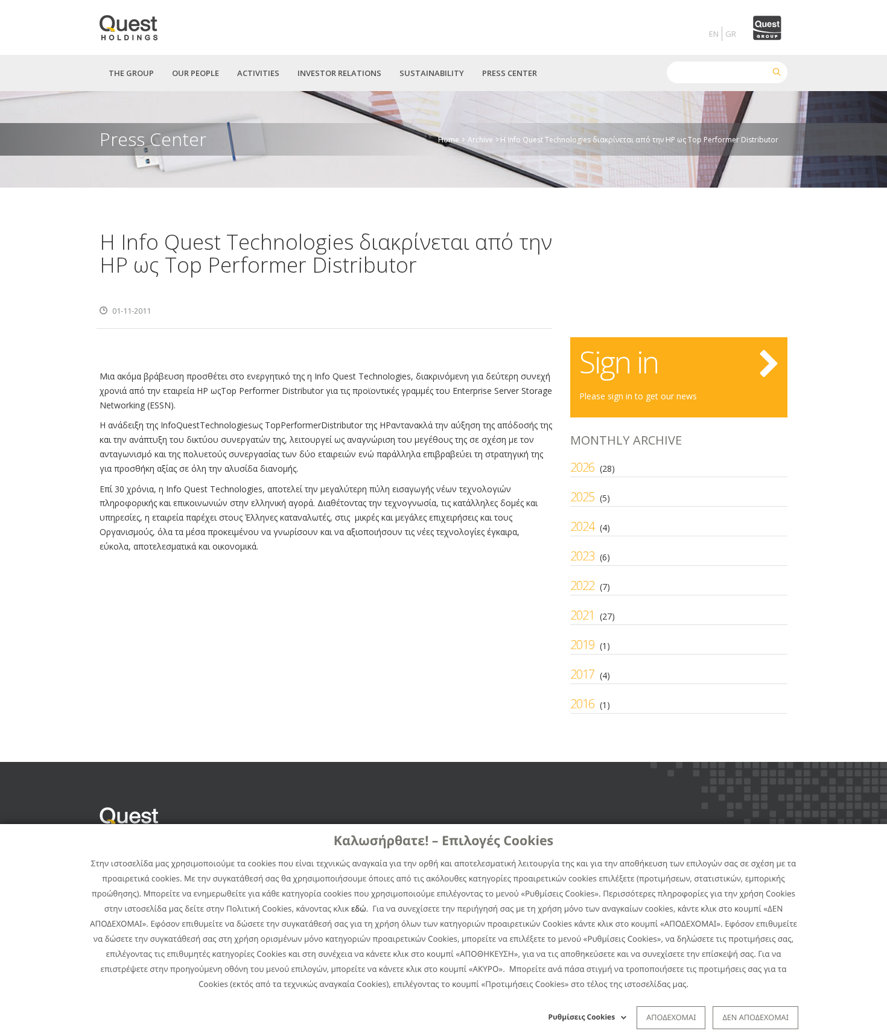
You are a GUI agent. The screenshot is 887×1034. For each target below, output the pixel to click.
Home (448, 139)
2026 (582, 467)
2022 (582, 585)
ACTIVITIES (258, 73)
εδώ (358, 908)
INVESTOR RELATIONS (339, 73)
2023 (582, 556)
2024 (582, 526)
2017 (582, 674)
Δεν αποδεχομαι (755, 1017)
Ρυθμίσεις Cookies (581, 1017)
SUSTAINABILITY (431, 73)
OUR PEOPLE (195, 73)
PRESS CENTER (509, 73)
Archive (480, 139)
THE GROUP (131, 73)
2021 (582, 615)
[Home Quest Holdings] (135, 24)
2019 (582, 644)
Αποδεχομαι (671, 1017)
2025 (582, 497)
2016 (582, 704)
